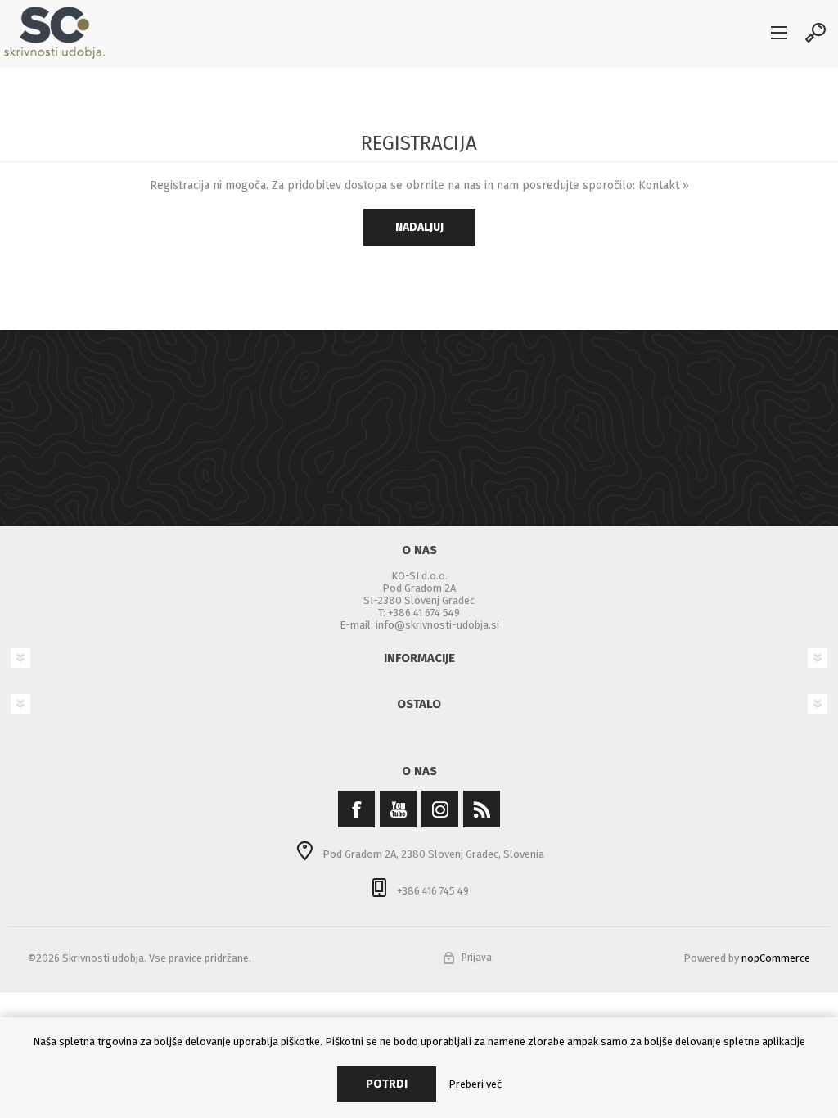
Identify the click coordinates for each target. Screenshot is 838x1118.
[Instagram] (439, 809)
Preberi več (475, 1084)
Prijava (477, 957)
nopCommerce (775, 958)
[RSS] (481, 809)
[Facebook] (356, 809)
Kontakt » (663, 185)
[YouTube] (398, 809)
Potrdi (387, 1084)
